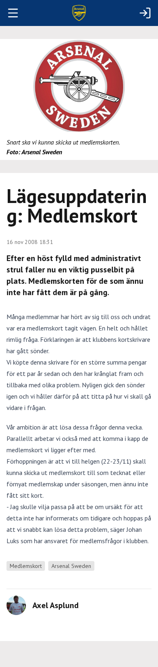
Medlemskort (26, 566)
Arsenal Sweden (71, 566)
